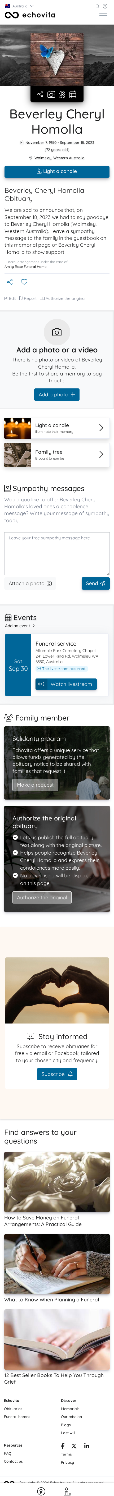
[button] (19, 6)
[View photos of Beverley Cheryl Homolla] (57, 59)
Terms (66, 1454)
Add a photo (53, 394)
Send (92, 583)
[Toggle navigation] (103, 15)
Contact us (13, 1461)
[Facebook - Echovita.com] (63, 1446)
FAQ (7, 1453)
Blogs (66, 1424)
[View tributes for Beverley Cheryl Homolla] (62, 95)
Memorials (70, 1408)
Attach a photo (27, 583)
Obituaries (13, 1408)
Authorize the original (66, 298)
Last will (68, 1432)
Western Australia (69, 157)
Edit (12, 298)
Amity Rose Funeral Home (25, 266)
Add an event (17, 625)
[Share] (40, 94)
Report (30, 298)
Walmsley (42, 157)
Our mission (71, 1416)
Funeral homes (17, 1416)
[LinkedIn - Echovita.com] (86, 1446)
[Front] (30, 15)
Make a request (35, 785)
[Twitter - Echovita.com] (74, 1446)
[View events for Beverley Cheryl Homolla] (72, 95)
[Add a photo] (51, 95)
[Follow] (24, 282)
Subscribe (54, 1074)
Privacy (67, 1462)
